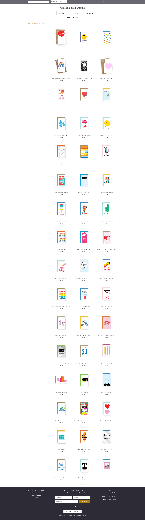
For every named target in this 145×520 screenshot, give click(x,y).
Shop (51, 13)
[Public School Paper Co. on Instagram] (76, 506)
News (36, 499)
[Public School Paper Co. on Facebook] (69, 506)
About (78, 13)
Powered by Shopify (81, 515)
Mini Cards (72, 18)
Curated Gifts (64, 13)
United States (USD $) (58, 1)
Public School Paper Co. (69, 515)
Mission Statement (36, 495)
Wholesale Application (36, 493)
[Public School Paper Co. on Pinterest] (72, 506)
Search (36, 497)
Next (85, 484)
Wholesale (90, 13)
